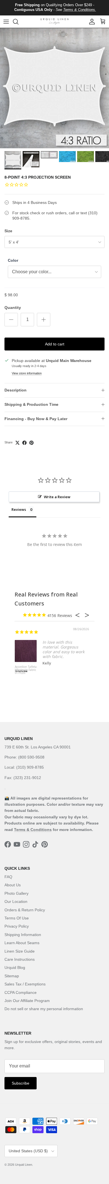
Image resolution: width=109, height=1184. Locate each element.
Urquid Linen (23, 1164)
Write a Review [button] (57, 496)
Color (13, 260)
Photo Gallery (16, 893)
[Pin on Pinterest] (31, 443)
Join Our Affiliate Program (27, 1000)
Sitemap (11, 976)
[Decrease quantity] (11, 319)
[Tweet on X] (17, 443)
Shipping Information (22, 934)
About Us (12, 885)
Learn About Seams (21, 943)
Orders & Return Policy (24, 910)
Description (15, 390)
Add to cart (54, 344)
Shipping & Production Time (31, 404)
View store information (27, 373)
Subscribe (20, 1083)
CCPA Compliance (20, 992)
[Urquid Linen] (54, 21)
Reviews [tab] (18, 509)
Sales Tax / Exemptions (25, 984)
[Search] (18, 21)
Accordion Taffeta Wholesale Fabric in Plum (26, 670)
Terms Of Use (16, 918)
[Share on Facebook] (24, 443)
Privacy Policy (16, 926)
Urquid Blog (14, 967)
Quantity (12, 307)
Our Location (15, 901)
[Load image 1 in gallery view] (54, 88)
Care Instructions (19, 959)
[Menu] (6, 21)
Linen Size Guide (19, 951)
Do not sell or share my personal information (43, 1009)
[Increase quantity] (43, 319)
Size (8, 231)
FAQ (8, 877)
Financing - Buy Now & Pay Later (35, 418)
